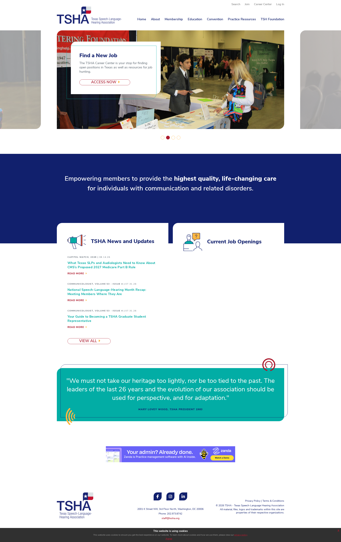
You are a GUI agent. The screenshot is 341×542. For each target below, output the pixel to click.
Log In (280, 4)
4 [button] (178, 137)
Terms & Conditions (273, 501)
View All (88, 341)
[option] (170, 79)
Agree (169, 539)
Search (235, 4)
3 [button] (173, 137)
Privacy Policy (252, 501)
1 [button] (162, 137)
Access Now (103, 82)
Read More (75, 273)
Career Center (263, 4)
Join (247, 4)
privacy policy (240, 535)
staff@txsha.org (170, 518)
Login (60, 527)
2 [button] (168, 137)
